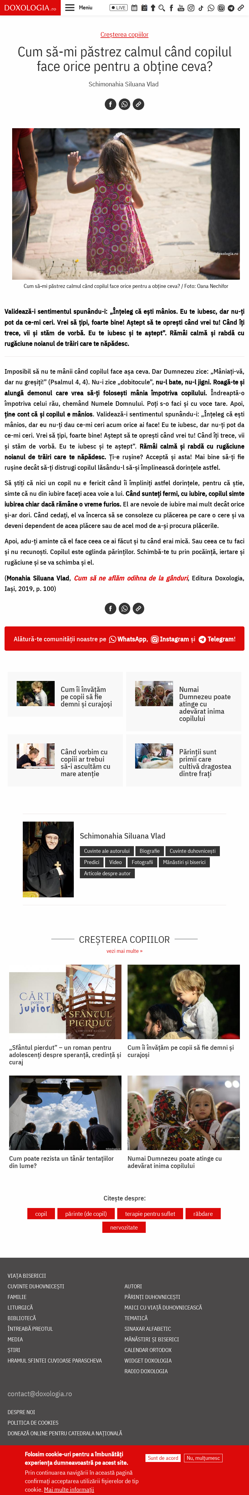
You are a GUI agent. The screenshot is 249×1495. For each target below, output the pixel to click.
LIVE (120, 8)
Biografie (150, 850)
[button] (78, 7)
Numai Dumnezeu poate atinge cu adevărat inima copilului (205, 704)
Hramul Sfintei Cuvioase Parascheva (55, 1361)
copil (41, 1214)
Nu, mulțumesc (203, 1457)
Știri (14, 1350)
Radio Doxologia (146, 1371)
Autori (133, 1286)
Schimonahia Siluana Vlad (124, 83)
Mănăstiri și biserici (184, 862)
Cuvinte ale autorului (107, 850)
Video (115, 862)
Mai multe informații (69, 1489)
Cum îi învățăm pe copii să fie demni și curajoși (86, 696)
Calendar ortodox (148, 1350)
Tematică (136, 1318)
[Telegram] (231, 7)
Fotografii (142, 862)
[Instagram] (191, 7)
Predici (91, 862)
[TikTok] (201, 7)
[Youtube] (181, 7)
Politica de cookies (33, 1423)
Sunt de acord (163, 1457)
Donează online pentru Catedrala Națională (65, 1433)
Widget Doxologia (148, 1361)
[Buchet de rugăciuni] (153, 7)
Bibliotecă (22, 1318)
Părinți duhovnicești (152, 1297)
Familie (17, 1297)
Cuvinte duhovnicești (193, 850)
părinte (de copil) (86, 1214)
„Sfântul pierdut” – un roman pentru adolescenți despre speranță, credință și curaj (65, 1055)
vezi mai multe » (124, 950)
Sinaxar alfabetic (147, 1329)
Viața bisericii (27, 1276)
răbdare (203, 1214)
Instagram (174, 638)
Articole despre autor (107, 873)
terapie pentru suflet (150, 1214)
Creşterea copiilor (124, 34)
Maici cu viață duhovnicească (163, 1308)
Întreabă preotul (30, 1329)
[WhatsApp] (211, 7)
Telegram (221, 638)
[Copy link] (138, 104)
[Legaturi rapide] (240, 7)
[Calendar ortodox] (134, 7)
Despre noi (21, 1412)
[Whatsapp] (124, 104)
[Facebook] (171, 7)
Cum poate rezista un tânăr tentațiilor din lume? (61, 1162)
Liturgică (20, 1308)
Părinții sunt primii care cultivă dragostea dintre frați (205, 762)
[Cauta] (162, 7)
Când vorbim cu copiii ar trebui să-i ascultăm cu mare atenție (86, 762)
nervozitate (124, 1227)
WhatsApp (132, 638)
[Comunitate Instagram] (221, 7)
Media (15, 1339)
